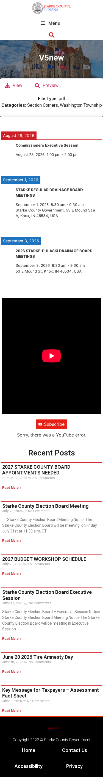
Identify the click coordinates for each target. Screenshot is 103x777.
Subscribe (54, 424)
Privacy (74, 766)
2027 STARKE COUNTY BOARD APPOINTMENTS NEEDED (36, 470)
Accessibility (29, 766)
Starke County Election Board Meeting (45, 506)
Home (28, 750)
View (17, 85)
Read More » (11, 488)
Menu (54, 23)
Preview (51, 85)
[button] (51, 35)
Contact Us (74, 750)
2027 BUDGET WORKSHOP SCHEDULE (44, 559)
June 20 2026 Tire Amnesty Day (37, 657)
